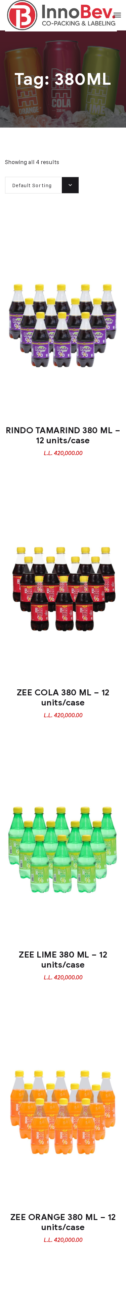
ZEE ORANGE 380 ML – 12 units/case (63, 1222)
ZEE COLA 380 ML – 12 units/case (63, 697)
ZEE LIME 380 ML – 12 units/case (63, 960)
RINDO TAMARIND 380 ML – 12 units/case (63, 435)
